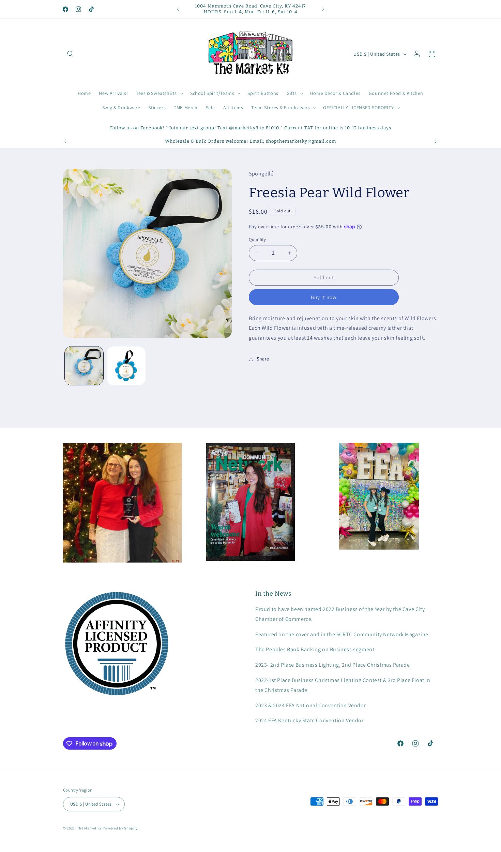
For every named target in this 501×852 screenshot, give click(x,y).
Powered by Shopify (120, 828)
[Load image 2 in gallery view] (126, 365)
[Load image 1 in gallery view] (84, 365)
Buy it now (324, 297)
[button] (70, 53)
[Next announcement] (323, 9)
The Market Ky (89, 828)
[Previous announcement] (177, 9)
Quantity (257, 239)
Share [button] (263, 359)
